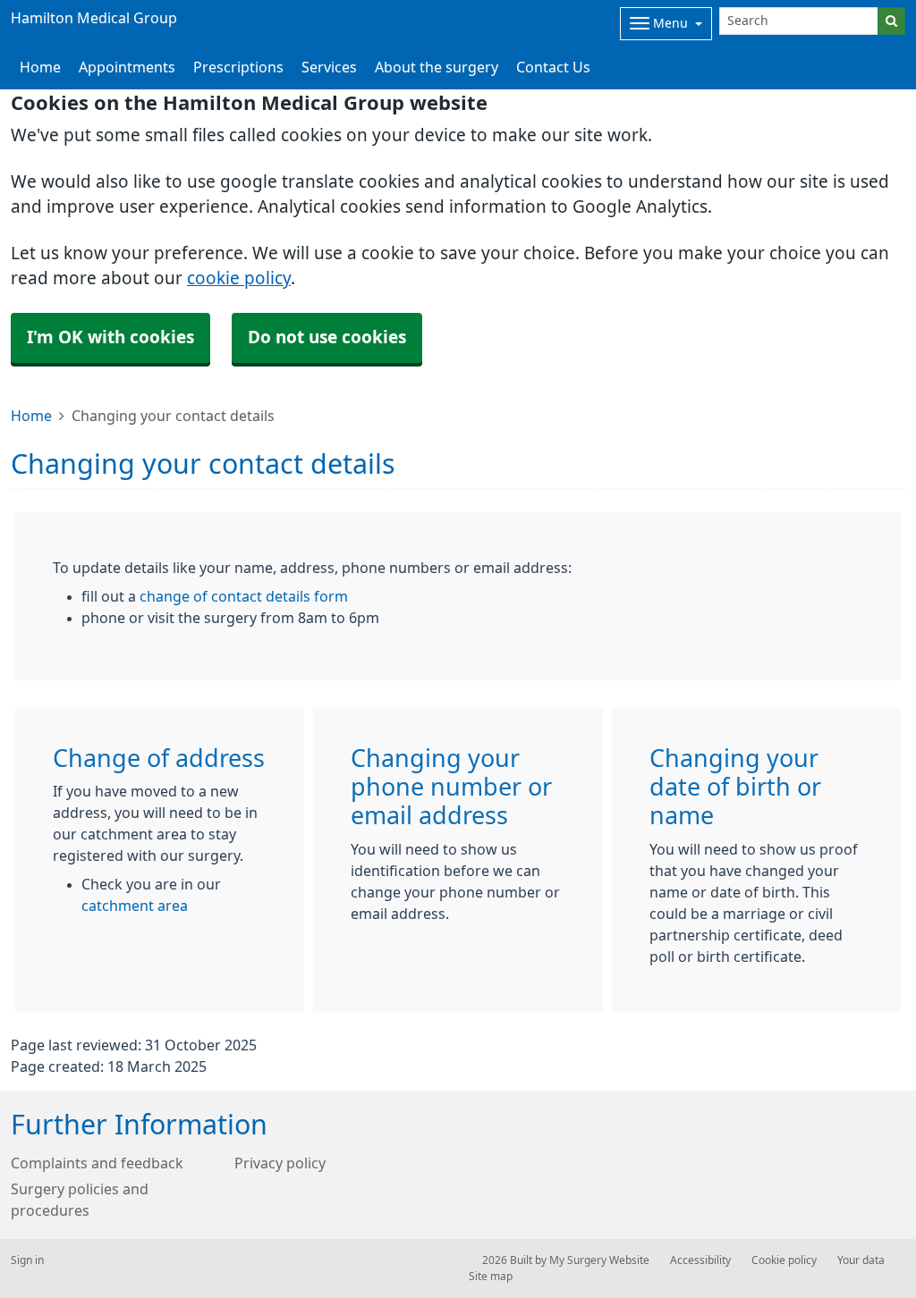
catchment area (134, 905)
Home (31, 416)
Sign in (27, 1260)
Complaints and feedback (97, 1163)
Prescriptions (238, 67)
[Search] (891, 21)
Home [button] (40, 67)
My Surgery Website (599, 1260)
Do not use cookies (327, 337)
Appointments (127, 67)
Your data (861, 1260)
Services (329, 67)
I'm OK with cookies (110, 337)
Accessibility (700, 1260)
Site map (491, 1276)
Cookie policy (784, 1260)
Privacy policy (280, 1163)
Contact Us (553, 67)
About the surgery (436, 67)
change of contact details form (244, 596)
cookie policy (239, 278)
